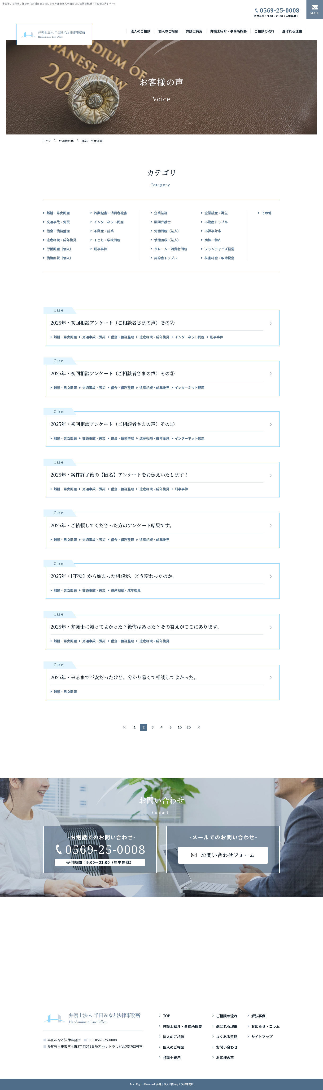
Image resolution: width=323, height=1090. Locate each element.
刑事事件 (100, 248)
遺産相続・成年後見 (61, 239)
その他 (266, 212)
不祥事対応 (213, 230)
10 (179, 727)
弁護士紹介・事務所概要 (228, 31)
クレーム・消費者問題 (170, 248)
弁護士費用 (194, 31)
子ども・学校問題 (107, 239)
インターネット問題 (109, 221)
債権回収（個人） (60, 257)
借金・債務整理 (58, 230)
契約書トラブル (165, 257)
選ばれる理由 (292, 31)
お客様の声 (66, 141)
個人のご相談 (168, 31)
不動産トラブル (216, 221)
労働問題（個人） (60, 248)
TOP (166, 1016)
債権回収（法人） (167, 239)
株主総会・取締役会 (219, 257)
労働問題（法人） (167, 230)
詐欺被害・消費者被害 (110, 212)
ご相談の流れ (264, 31)
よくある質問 (226, 1036)
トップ (46, 141)
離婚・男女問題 (58, 212)
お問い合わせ (226, 1047)
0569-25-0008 (279, 10)
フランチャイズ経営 (219, 248)
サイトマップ (262, 1036)
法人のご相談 (140, 31)
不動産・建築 (104, 230)
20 (188, 727)
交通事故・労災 (58, 221)
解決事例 (258, 1016)
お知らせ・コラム (265, 1026)
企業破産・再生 (216, 212)
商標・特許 (213, 239)
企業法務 (160, 212)
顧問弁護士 (162, 221)
